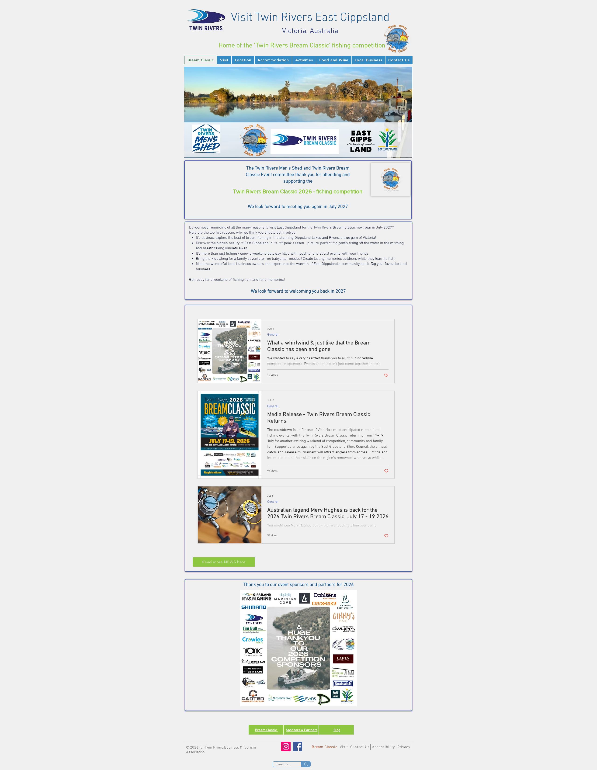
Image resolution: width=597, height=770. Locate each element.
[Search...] (305, 764)
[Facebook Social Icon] (297, 746)
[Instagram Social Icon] (286, 746)
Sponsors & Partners (301, 730)
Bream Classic (266, 730)
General (272, 335)
